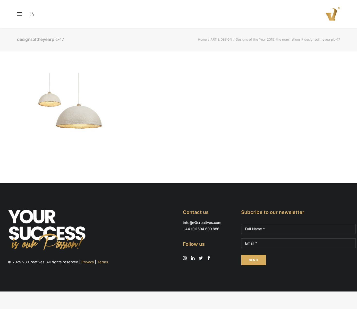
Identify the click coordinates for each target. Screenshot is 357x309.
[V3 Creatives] (331, 14)
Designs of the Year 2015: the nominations (268, 39)
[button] (19, 14)
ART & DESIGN (221, 39)
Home (202, 39)
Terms (102, 262)
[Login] (34, 14)
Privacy (87, 262)
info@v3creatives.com (202, 222)
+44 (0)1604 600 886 (201, 229)
